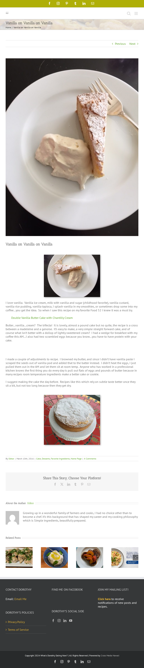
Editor (11, 458)
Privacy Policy (16, 622)
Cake (38, 458)
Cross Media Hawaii (110, 655)
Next (132, 44)
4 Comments (90, 458)
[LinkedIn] (64, 620)
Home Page (76, 458)
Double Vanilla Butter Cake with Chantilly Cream (42, 318)
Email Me (20, 599)
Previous (120, 44)
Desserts (46, 458)
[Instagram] (59, 620)
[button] (8, 557)
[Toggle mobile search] (129, 13)
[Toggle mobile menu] (136, 13)
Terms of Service (18, 629)
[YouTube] (70, 620)
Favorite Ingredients (60, 458)
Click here (104, 599)
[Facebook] (53, 620)
